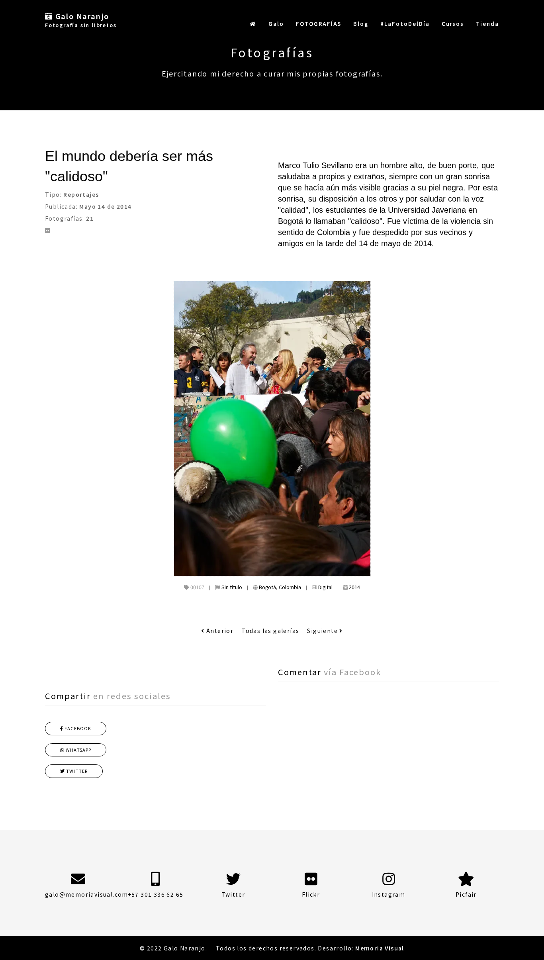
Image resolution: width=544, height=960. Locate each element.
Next (493, 292)
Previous (66, 292)
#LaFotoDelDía (404, 23)
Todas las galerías (270, 631)
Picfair (466, 894)
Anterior (219, 631)
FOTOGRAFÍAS (318, 23)
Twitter (76, 771)
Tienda (487, 23)
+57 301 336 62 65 (156, 894)
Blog (360, 23)
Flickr (311, 894)
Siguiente (323, 631)
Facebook (77, 728)
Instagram (388, 894)
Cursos (453, 23)
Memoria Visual (379, 948)
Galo (276, 23)
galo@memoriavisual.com (86, 894)
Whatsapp (78, 749)
